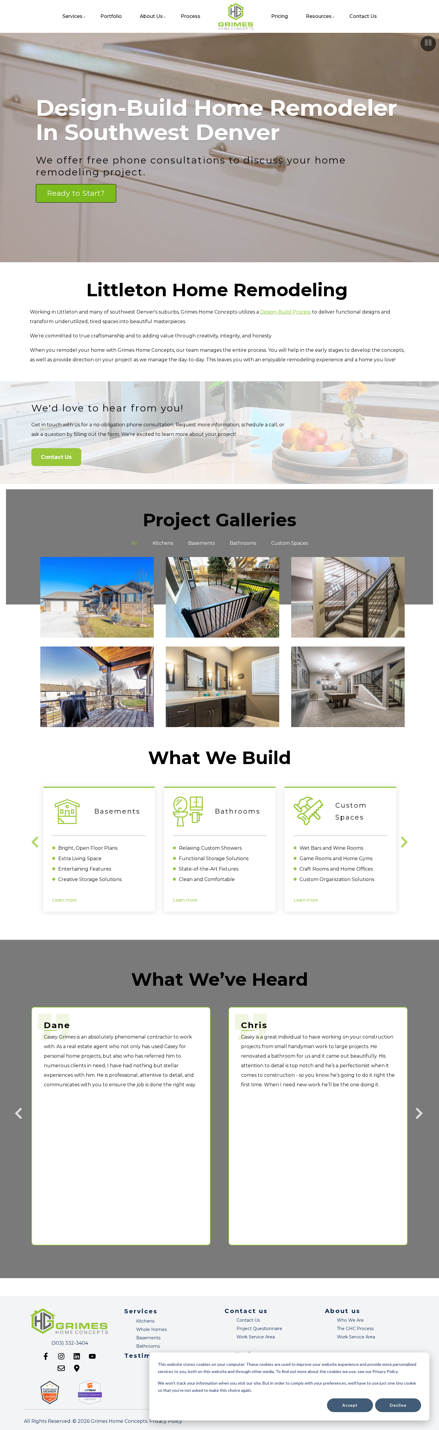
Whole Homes (151, 1329)
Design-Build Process (285, 312)
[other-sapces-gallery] (348, 640)
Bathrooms (148, 1346)
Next (405, 842)
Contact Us (56, 457)
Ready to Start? (76, 193)
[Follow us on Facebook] (46, 1356)
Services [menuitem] (72, 16)
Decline (398, 1405)
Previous (35, 842)
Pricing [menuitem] (279, 16)
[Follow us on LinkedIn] (77, 1356)
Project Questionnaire (259, 1328)
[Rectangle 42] (222, 640)
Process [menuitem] (190, 16)
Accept (350, 1405)
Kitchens (145, 1321)
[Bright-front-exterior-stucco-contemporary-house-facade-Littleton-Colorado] (97, 550)
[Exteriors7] (97, 640)
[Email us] (61, 1368)
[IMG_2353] (222, 550)
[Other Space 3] (348, 550)
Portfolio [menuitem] (111, 16)
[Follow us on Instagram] (61, 1356)
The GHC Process (355, 1328)
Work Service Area (256, 1337)
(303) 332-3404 (69, 1343)
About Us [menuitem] (151, 16)
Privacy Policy (165, 1421)
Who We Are (350, 1320)
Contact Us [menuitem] (363, 16)
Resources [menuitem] (318, 16)
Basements (148, 1337)
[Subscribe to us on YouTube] (92, 1356)
